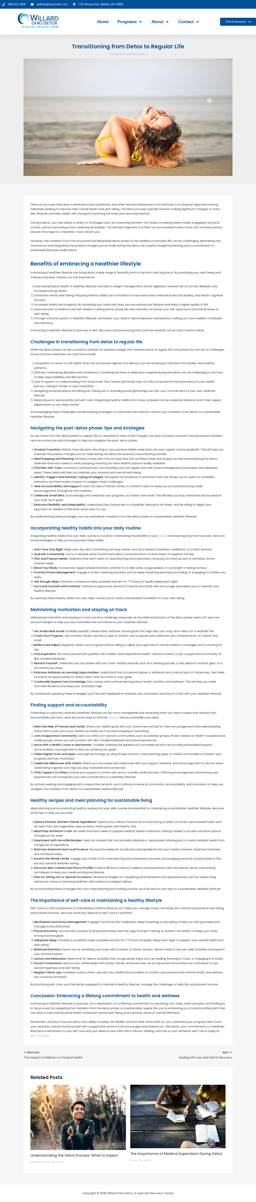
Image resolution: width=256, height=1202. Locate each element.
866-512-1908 (39, 1036)
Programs (127, 21)
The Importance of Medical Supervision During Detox (176, 1153)
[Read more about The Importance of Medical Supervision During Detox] (178, 1116)
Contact (186, 21)
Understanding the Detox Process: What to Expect (74, 1155)
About (157, 21)
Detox (46, 1162)
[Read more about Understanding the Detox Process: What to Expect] (78, 1117)
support (113, 717)
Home (103, 21)
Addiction (36, 1162)
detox (162, 536)
